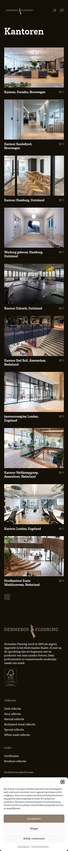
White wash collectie (17, 735)
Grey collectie (12, 714)
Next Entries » (7, 597)
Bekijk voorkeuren (34, 838)
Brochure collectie (15, 761)
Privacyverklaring (40, 846)
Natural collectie (14, 719)
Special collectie (14, 729)
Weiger (34, 828)
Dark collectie (12, 708)
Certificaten (11, 756)
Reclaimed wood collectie (19, 724)
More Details (35, 65)
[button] (62, 782)
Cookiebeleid (23, 846)
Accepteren (34, 818)
